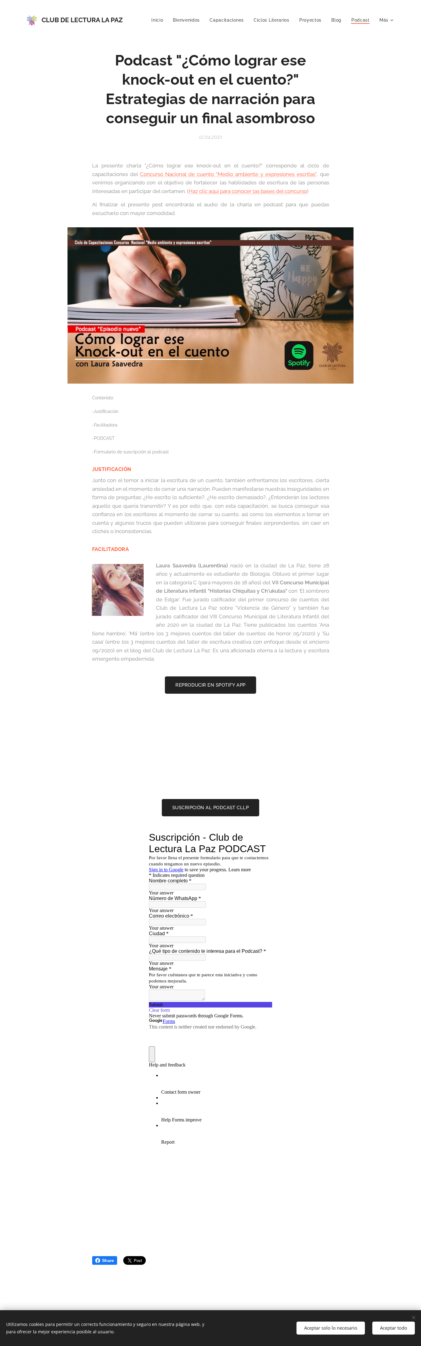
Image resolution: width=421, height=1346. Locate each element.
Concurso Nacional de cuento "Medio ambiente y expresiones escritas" (228, 174)
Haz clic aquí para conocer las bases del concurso (248, 191)
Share (108, 1260)
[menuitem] (159, 20)
